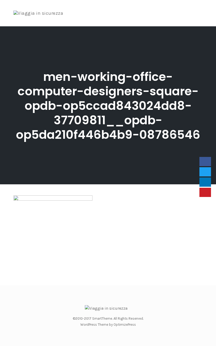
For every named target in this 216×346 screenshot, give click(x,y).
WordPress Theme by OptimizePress (108, 325)
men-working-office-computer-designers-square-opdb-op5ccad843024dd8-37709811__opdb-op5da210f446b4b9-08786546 (108, 105)
